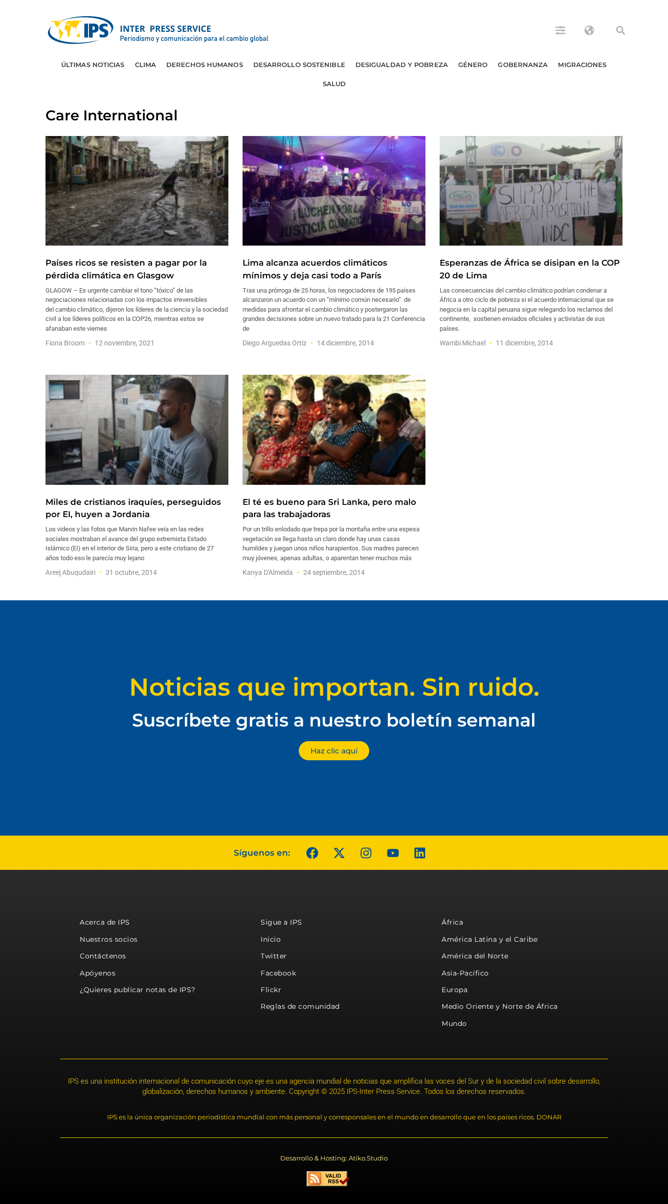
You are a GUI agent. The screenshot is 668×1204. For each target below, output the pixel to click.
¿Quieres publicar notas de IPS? (138, 989)
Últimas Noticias (93, 64)
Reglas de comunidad (300, 1006)
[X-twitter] (339, 853)
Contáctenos (103, 956)
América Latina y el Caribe (489, 939)
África (452, 922)
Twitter (274, 956)
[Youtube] (392, 853)
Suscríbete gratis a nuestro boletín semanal (334, 720)
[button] (620, 30)
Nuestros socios (109, 939)
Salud (334, 84)
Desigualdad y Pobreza (402, 64)
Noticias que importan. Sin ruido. (334, 687)
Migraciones (582, 64)
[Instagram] (366, 853)
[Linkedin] (419, 853)
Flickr (271, 989)
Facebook (278, 973)
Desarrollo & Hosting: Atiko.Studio (334, 1158)
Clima (145, 64)
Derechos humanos (204, 64)
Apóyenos (97, 973)
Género (473, 64)
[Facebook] (312, 853)
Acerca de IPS (105, 922)
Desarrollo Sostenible (299, 64)
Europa (455, 989)
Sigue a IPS (281, 922)
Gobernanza (523, 64)
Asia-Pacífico (465, 973)
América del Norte (475, 956)
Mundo (454, 1023)
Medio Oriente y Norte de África (500, 1006)
